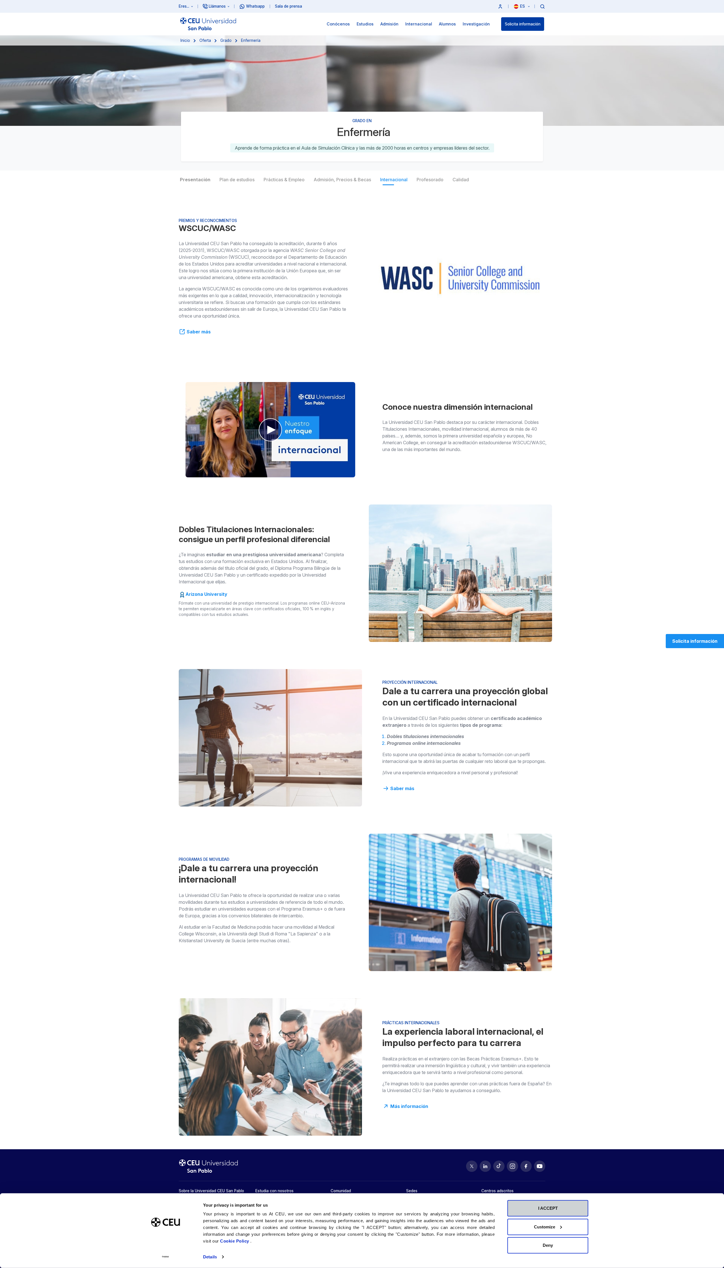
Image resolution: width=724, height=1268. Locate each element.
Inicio (185, 40)
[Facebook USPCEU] (526, 1166)
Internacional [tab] (394, 179)
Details (210, 1256)
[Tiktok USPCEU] (499, 1166)
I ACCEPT (548, 1208)
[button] (500, 6)
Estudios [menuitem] (365, 23)
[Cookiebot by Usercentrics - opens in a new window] (165, 1257)
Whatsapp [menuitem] (255, 6)
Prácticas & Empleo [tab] (284, 179)
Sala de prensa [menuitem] (288, 6)
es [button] (523, 6)
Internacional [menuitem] (418, 23)
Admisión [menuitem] (389, 23)
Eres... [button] (184, 6)
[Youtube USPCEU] (539, 1166)
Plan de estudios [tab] (237, 179)
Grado (226, 40)
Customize (544, 1226)
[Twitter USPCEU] (471, 1166)
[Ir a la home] (208, 24)
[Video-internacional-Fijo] (270, 429)
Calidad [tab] (461, 179)
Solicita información (522, 24)
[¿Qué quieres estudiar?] (542, 6)
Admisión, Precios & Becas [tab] (342, 179)
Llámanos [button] (217, 6)
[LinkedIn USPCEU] (485, 1166)
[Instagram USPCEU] (512, 1166)
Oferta (205, 40)
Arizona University (206, 594)
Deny (548, 1245)
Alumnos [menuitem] (447, 23)
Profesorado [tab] (430, 179)
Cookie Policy (235, 1241)
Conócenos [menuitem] (338, 23)
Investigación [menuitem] (476, 23)
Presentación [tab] (195, 179)
